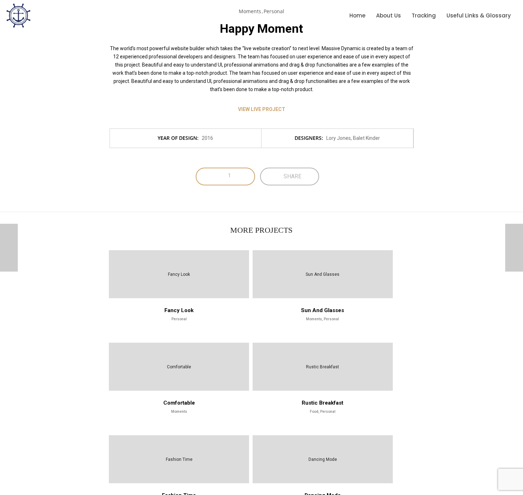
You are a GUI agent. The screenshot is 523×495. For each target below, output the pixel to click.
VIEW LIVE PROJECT (261, 109)
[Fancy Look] (514, 247)
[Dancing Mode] (9, 247)
